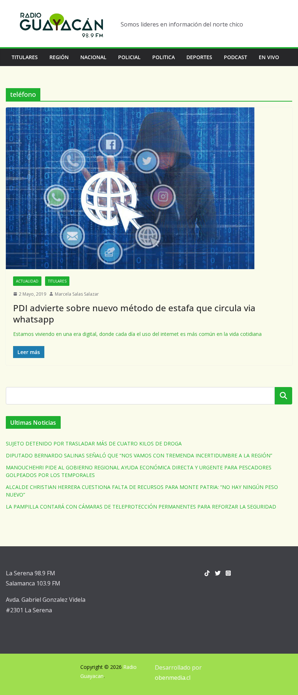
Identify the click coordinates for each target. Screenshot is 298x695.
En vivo (269, 57)
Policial (129, 57)
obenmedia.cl (172, 678)
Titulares (25, 57)
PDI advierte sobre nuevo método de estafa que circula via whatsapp (134, 313)
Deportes (199, 57)
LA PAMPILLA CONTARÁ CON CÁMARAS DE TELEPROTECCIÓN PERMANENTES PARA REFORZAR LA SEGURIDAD (141, 506)
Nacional (93, 57)
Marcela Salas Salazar (77, 294)
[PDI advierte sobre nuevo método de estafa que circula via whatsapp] (149, 188)
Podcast (235, 57)
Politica (163, 57)
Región (59, 57)
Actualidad (27, 281)
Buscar (283, 396)
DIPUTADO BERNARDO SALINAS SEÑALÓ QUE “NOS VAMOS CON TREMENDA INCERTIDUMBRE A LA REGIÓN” (139, 455)
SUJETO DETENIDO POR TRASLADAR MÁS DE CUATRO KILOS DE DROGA (94, 443)
